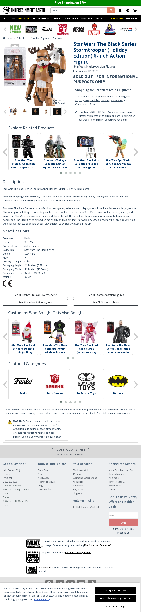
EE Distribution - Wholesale (86, 507)
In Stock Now (117, 18)
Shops (41, 474)
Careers (112, 489)
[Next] (136, 29)
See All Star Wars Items (106, 302)
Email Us (7, 474)
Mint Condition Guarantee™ (97, 545)
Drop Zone (43, 470)
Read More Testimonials (70, 454)
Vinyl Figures (82, 100)
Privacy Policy (42, 599)
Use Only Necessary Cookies (115, 598)
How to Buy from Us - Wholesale (119, 475)
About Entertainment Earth (122, 470)
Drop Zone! (9, 18)
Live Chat (7, 477)
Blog (40, 485)
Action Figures (123, 96)
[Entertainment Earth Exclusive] (31, 29)
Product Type (70, 18)
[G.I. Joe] (126, 29)
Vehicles (95, 100)
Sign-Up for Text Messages (123, 530)
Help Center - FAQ (11, 470)
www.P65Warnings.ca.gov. (48, 436)
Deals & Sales (101, 18)
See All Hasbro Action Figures (35, 302)
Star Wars (29, 242)
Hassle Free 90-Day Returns (78, 552)
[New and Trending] (15, 29)
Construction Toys (85, 104)
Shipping (77, 493)
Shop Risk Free (46, 567)
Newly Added (24, 18)
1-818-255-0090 (10, 481)
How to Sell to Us (117, 481)
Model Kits (116, 100)
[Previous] (5, 29)
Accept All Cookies (115, 590)
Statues (105, 100)
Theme (56, 18)
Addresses (78, 485)
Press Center (115, 485)
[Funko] (47, 29)
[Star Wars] (79, 29)
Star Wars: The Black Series (39, 249)
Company (85, 18)
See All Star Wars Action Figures (106, 295)
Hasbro (28, 238)
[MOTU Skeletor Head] (110, 29)
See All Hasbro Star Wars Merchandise (35, 295)
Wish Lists (78, 481)
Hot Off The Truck (41, 18)
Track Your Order (81, 470)
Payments (78, 489)
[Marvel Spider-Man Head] (94, 29)
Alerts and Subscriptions (85, 477)
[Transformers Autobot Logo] (63, 29)
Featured (130, 18)
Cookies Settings (115, 606)
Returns (77, 474)
